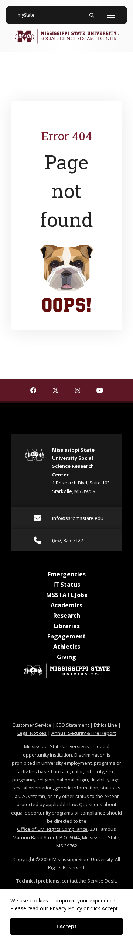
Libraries (67, 626)
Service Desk (101, 880)
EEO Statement (72, 725)
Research (66, 616)
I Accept (67, 926)
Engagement (66, 636)
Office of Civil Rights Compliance (52, 829)
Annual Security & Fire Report (83, 733)
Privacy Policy (66, 908)
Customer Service (31, 725)
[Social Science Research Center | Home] (66, 36)
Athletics (66, 647)
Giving (66, 657)
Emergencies (67, 574)
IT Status (66, 584)
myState (29, 14)
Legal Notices (32, 733)
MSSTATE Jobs (66, 595)
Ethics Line (105, 725)
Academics (66, 605)
